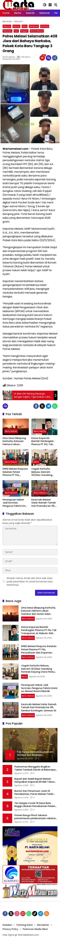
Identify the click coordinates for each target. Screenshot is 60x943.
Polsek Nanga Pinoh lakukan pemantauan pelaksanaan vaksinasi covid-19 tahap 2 (35, 817)
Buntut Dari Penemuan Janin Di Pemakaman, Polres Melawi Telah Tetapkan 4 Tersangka (33, 793)
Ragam (24, 31)
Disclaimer (43, 925)
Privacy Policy (10, 929)
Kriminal (44, 26)
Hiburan (6, 26)
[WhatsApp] (54, 406)
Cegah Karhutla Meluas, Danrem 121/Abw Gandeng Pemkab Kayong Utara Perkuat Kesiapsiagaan (41, 472)
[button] (45, 5)
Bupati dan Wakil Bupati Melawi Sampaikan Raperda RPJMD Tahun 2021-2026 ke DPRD (34, 780)
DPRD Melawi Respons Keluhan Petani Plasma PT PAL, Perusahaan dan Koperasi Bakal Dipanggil (15, 472)
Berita (36, 462)
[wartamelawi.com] (19, 4)
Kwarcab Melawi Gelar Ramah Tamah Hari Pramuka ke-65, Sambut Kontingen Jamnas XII (43, 503)
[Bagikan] (54, 58)
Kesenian (34, 26)
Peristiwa (7, 31)
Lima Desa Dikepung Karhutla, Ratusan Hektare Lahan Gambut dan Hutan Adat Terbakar (14, 441)
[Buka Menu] (50, 5)
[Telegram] (48, 406)
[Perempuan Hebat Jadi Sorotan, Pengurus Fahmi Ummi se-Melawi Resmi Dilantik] (16, 488)
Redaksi (7, 925)
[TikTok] (34, 913)
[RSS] (46, 913)
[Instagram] (17, 913)
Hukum (16, 26)
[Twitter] (42, 406)
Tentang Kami (24, 925)
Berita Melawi (11, 431)
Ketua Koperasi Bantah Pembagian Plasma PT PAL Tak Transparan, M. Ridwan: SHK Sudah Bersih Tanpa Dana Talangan (42, 441)
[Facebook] (36, 406)
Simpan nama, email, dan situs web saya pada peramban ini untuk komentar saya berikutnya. (30, 581)
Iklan (24, 26)
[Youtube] (22, 913)
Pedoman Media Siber (35, 929)
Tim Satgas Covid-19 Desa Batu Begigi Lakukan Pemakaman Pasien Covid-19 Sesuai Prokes (34, 805)
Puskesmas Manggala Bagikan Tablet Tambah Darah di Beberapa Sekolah (35, 768)
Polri (16, 31)
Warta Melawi (37, 31)
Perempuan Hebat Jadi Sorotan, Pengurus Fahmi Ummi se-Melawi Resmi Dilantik (15, 503)
